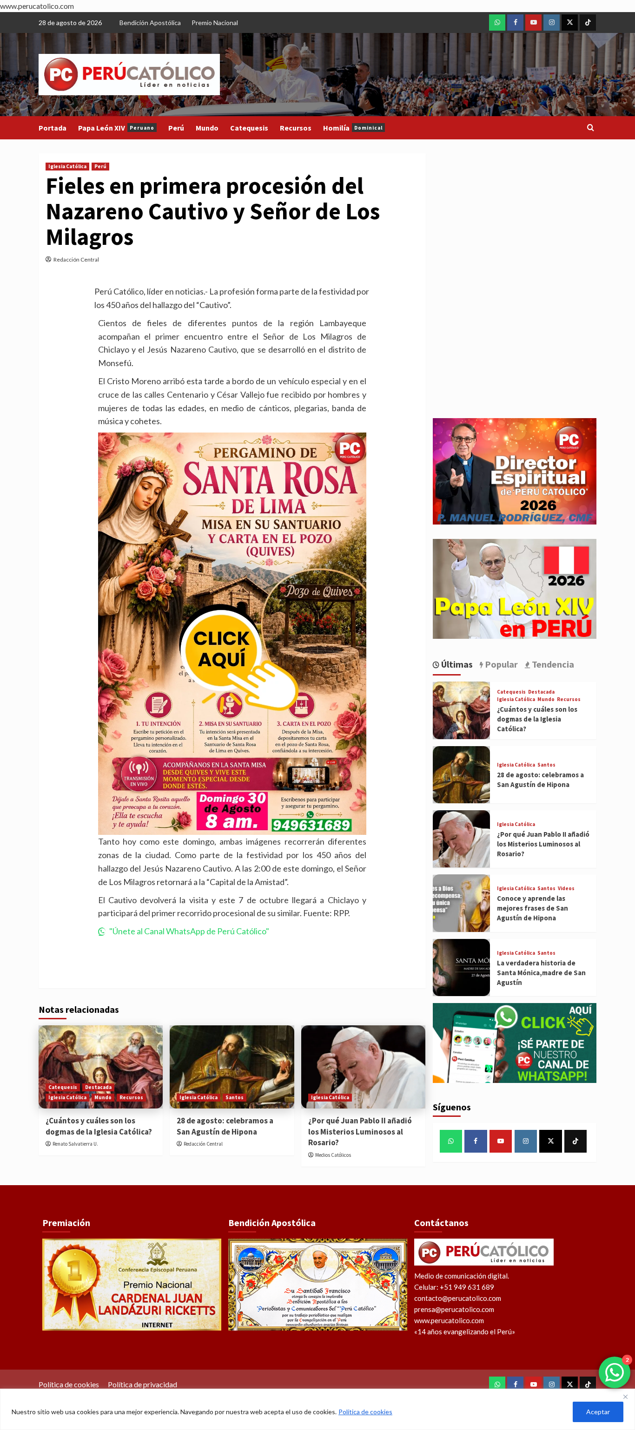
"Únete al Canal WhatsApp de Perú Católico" (189, 931)
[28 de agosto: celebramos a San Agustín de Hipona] (232, 1066)
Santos (234, 1097)
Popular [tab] (500, 663)
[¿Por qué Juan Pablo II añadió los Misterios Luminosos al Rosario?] (363, 1066)
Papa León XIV (116, 127)
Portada (52, 127)
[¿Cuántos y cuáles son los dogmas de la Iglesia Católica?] (101, 1066)
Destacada (98, 1087)
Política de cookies (365, 1412)
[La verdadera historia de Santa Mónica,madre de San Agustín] (461, 967)
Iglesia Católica (67, 166)
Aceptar (598, 1412)
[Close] (625, 1396)
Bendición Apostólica (150, 22)
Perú (176, 127)
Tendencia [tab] (552, 663)
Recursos (295, 127)
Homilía (353, 127)
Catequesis (249, 127)
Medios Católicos (333, 1155)
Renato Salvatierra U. (75, 1144)
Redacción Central (76, 259)
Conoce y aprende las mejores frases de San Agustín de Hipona (532, 908)
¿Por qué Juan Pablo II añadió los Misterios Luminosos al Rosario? (360, 1131)
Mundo (207, 127)
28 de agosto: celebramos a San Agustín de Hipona (225, 1126)
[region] (317, 1409)
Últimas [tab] (456, 663)
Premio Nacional (215, 22)
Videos (566, 888)
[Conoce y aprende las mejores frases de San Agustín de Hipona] (461, 902)
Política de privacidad (142, 1384)
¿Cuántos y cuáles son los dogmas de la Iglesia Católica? (99, 1126)
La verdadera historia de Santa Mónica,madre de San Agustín (541, 972)
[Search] (590, 128)
